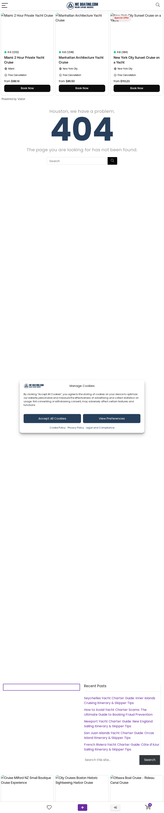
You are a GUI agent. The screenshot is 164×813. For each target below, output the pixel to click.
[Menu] (5, 5)
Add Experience (82, 807)
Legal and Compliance (100, 427)
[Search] (158, 5)
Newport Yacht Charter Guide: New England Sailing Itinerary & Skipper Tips (118, 723)
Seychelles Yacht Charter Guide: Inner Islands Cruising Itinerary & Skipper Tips (119, 700)
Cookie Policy (58, 427)
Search (149, 760)
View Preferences (112, 418)
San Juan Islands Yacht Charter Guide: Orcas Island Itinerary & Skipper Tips (119, 735)
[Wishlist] (49, 807)
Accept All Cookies (52, 418)
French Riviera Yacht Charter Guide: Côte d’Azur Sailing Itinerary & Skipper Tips (121, 747)
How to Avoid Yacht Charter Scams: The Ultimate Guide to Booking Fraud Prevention (118, 712)
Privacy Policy (76, 427)
